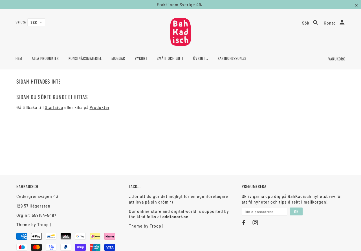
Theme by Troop (32, 224)
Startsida (54, 107)
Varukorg (336, 59)
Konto (330, 23)
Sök (306, 23)
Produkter (99, 107)
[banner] (180, 32)
